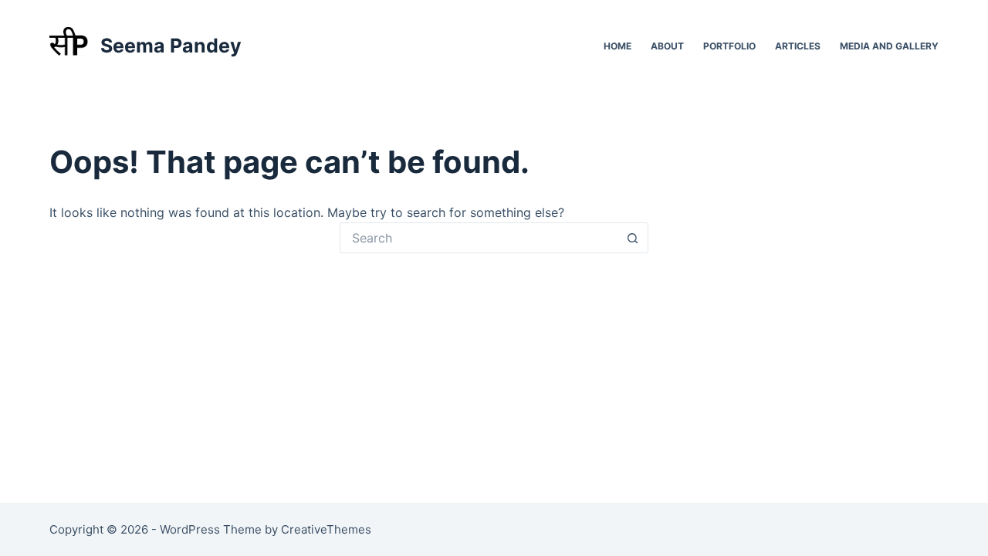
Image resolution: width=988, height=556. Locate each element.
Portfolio (729, 46)
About (667, 46)
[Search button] (633, 237)
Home (617, 46)
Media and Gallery (889, 46)
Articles (798, 46)
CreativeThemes (326, 529)
